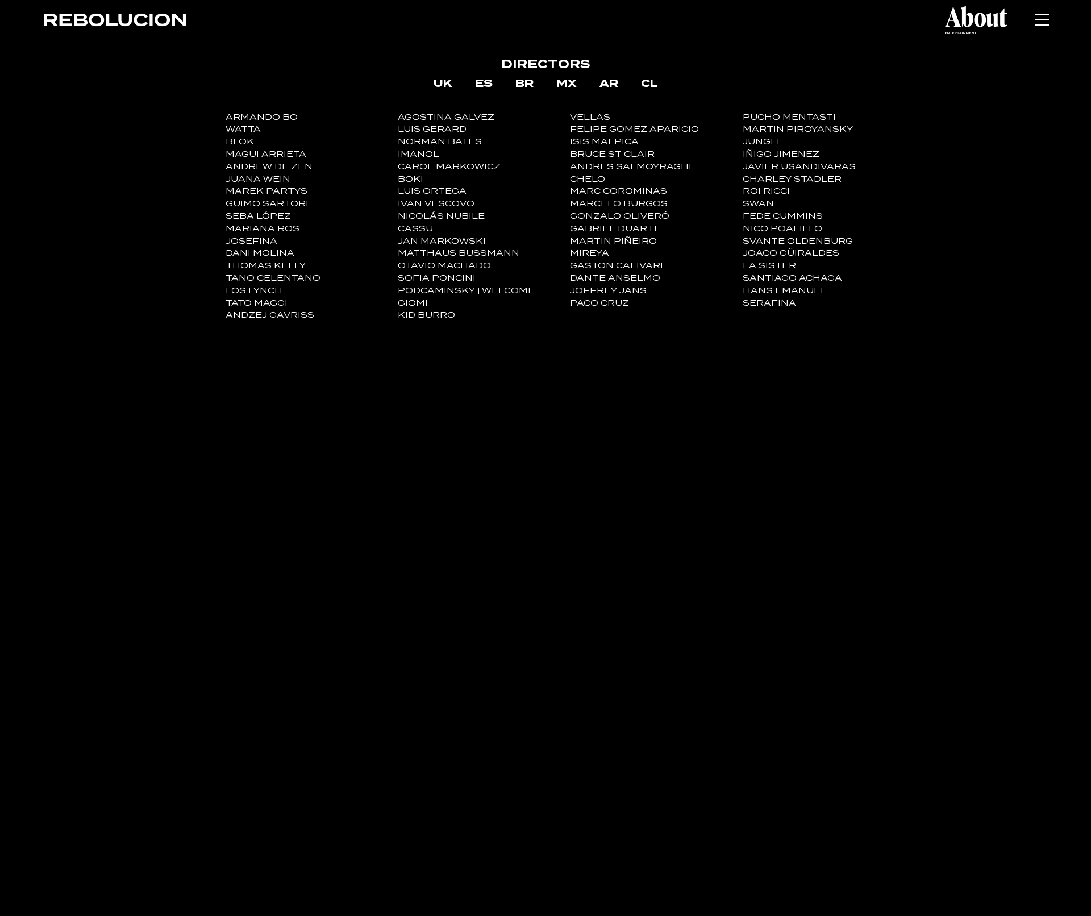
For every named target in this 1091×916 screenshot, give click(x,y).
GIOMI (413, 303)
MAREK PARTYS (266, 191)
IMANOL (418, 154)
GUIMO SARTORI (267, 204)
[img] (115, 20)
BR (524, 83)
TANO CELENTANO (273, 278)
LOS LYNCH (254, 290)
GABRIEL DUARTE (615, 229)
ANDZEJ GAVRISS (270, 315)
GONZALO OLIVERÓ (619, 216)
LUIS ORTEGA (432, 191)
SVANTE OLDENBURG (798, 241)
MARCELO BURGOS (619, 204)
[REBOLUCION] (115, 20)
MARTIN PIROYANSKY (798, 129)
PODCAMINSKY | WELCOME (466, 290)
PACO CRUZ (599, 303)
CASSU (415, 229)
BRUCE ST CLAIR (612, 154)
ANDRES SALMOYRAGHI (631, 167)
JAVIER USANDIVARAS (799, 167)
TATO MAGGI (257, 303)
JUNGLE (763, 142)
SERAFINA (769, 303)
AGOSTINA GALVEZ (446, 117)
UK (443, 83)
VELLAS (590, 117)
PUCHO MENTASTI (789, 117)
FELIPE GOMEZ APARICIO (634, 129)
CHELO (587, 179)
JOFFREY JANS (608, 290)
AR (608, 83)
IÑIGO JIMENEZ (781, 154)
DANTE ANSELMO (615, 278)
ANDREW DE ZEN (269, 167)
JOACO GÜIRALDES (791, 253)
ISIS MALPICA (604, 142)
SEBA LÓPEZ (258, 216)
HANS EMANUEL (785, 290)
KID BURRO (426, 315)
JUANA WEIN (258, 179)
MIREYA (589, 253)
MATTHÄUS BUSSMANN (458, 253)
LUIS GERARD (432, 129)
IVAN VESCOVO (436, 204)
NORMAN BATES (440, 142)
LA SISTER (769, 265)
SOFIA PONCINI (437, 278)
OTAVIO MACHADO (444, 265)
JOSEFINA (251, 241)
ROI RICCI (766, 191)
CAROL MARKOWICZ (449, 167)
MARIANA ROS (262, 229)
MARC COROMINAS (618, 191)
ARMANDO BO (262, 117)
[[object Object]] (976, 20)
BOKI (410, 179)
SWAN (758, 204)
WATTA (243, 129)
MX (566, 83)
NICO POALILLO (782, 229)
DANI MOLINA (260, 253)
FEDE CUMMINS (783, 216)
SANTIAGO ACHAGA (792, 278)
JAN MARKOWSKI (442, 241)
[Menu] (1041, 20)
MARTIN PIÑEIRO (613, 241)
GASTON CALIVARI (616, 265)
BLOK (240, 142)
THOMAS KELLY (266, 265)
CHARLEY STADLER (792, 179)
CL (649, 83)
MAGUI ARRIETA (266, 154)
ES (484, 83)
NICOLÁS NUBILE (441, 216)
